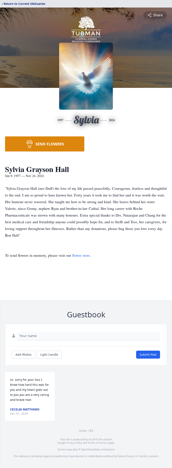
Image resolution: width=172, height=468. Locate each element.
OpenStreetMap (90, 449)
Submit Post (148, 354)
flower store (81, 255)
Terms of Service (97, 443)
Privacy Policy (74, 443)
